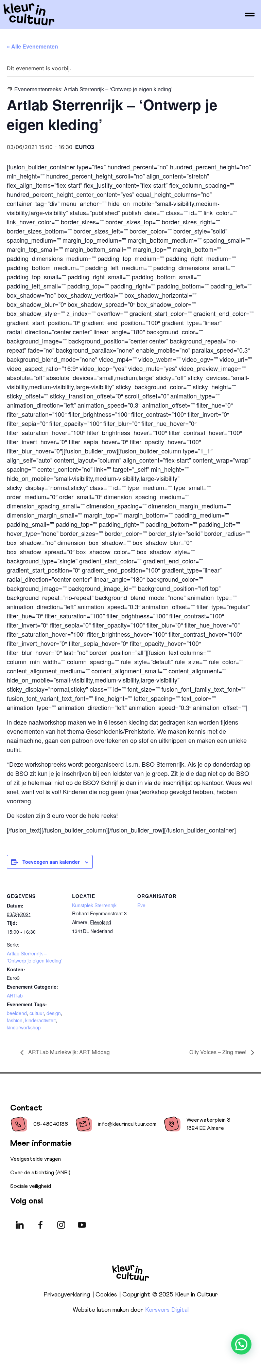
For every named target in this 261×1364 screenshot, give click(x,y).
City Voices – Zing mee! (218, 1052)
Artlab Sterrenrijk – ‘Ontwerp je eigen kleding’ (34, 957)
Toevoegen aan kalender (51, 861)
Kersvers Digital (167, 1310)
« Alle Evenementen (32, 46)
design (54, 1013)
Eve (141, 905)
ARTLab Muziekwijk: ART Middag (68, 1052)
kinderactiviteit (40, 1020)
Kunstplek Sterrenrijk (94, 905)
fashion (14, 1020)
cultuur (37, 1013)
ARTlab (15, 995)
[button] (241, 1344)
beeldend (17, 1013)
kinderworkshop (24, 1027)
